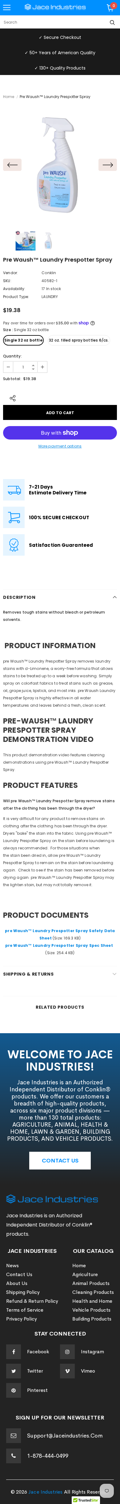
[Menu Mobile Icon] (6, 7)
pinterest (37, 1390)
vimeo (88, 1371)
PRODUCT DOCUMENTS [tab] (46, 915)
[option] (60, 164)
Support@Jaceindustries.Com (65, 1435)
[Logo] (55, 7)
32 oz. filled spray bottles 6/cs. (79, 340)
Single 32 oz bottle (23, 340)
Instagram (92, 1351)
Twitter (35, 1371)
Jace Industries (45, 1492)
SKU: (7, 280)
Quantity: (12, 356)
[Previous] (12, 165)
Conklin (49, 272)
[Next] (107, 165)
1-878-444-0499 (47, 1456)
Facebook (38, 1351)
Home (8, 96)
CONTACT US (60, 1160)
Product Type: (16, 296)
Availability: (14, 288)
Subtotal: (12, 378)
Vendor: (10, 272)
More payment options (60, 446)
